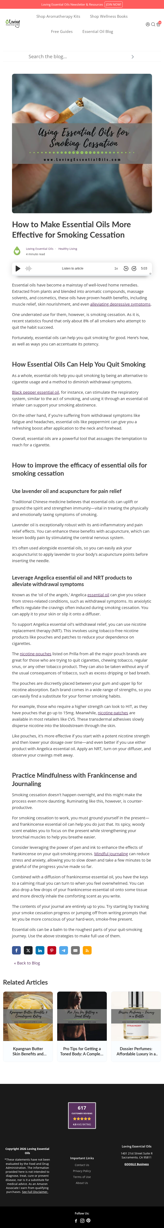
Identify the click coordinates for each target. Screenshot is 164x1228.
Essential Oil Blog (97, 31)
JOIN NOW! (113, 4)
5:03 (144, 268)
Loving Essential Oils (40, 249)
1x (116, 268)
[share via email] (75, 950)
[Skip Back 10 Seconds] (126, 269)
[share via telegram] (63, 950)
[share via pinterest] (51, 950)
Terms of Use (82, 1177)
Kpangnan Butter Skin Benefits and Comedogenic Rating (28, 1053)
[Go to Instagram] (82, 1221)
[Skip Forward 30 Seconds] (134, 269)
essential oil (98, 594)
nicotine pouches (35, 653)
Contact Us (82, 1165)
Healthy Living (67, 249)
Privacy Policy (82, 1171)
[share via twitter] (28, 950)
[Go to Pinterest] (88, 1221)
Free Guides (62, 31)
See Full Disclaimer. (35, 1192)
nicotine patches (113, 712)
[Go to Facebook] (76, 1221)
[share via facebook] (16, 950)
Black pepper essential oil (35, 392)
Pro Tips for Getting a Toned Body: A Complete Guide (82, 1053)
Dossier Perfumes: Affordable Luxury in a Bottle (136, 1053)
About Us (82, 1183)
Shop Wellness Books (109, 16)
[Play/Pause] (18, 269)
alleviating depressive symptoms (120, 304)
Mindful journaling (111, 853)
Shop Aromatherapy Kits (58, 16)
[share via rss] (87, 950)
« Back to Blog (27, 963)
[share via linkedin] (40, 950)
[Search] (133, 56)
